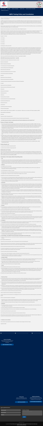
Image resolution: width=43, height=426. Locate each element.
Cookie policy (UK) (40, 0)
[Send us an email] (36, 0)
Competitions (22, 8)
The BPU (4, 8)
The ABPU (8, 8)
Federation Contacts (4, 10)
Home (1, 8)
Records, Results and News (30, 8)
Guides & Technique (15, 8)
